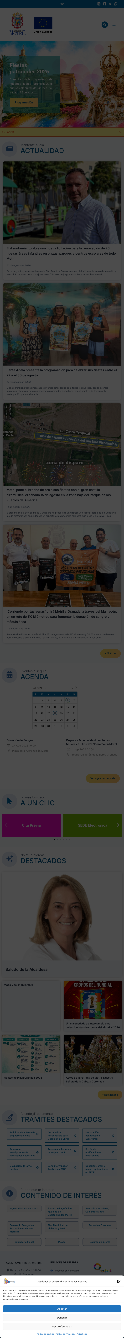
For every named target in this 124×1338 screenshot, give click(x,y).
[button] (119, 1281)
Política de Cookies (45, 1334)
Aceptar (62, 1308)
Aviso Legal (82, 1334)
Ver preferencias (62, 1326)
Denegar (62, 1317)
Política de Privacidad (65, 1334)
